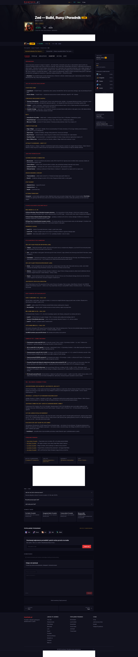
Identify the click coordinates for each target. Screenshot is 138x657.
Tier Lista (49, 619)
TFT (75, 2)
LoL (69, 2)
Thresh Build (73, 631)
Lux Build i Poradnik (31, 445)
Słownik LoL (50, 638)
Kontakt (95, 624)
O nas (83, 2)
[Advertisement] (69, 38)
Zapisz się (86, 546)
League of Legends (35, 47)
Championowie (43, 47)
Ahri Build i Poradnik (31, 443)
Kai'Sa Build (73, 619)
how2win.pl (28, 617)
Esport (48, 631)
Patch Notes (50, 624)
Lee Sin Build (73, 622)
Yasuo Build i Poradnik (32, 441)
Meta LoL (49, 642)
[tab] (27, 56)
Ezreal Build (73, 624)
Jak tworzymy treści (98, 622)
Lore (48, 628)
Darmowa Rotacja (51, 635)
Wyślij (89, 593)
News (79, 2)
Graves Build (73, 626)
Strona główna (27, 47)
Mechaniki (49, 626)
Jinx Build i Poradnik (31, 450)
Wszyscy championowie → (86, 528)
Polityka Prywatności (98, 626)
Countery (49, 640)
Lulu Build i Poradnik (31, 447)
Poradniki (49, 633)
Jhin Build (72, 628)
